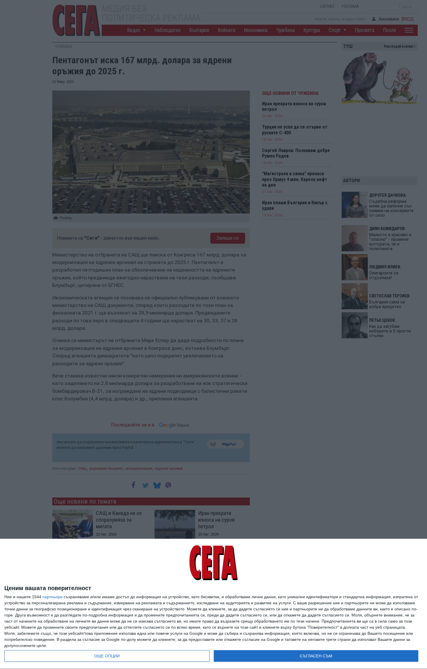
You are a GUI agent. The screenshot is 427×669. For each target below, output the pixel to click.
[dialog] (213, 604)
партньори (52, 597)
